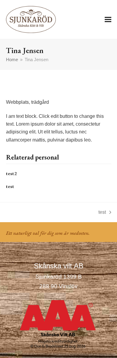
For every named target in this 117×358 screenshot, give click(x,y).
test (10, 186)
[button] (108, 19)
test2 (11, 173)
